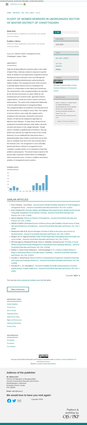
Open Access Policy (13, 317)
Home (9, 13)
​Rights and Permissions (14, 320)
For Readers (11, 340)
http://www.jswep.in (50, 363)
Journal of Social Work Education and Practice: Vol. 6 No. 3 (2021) (49, 207)
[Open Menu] (7, 4)
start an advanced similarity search (29, 280)
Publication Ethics (12, 313)
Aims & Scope (11, 310)
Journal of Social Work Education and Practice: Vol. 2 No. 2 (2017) (47, 234)
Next (76, 276)
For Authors (10, 343)
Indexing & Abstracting (14, 323)
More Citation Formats (66, 121)
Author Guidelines (12, 304)
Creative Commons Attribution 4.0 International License (65, 88)
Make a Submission (17, 289)
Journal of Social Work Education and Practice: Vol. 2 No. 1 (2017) (45, 239)
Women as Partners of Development (37, 218)
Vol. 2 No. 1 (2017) (27, 13)
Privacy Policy (11, 326)
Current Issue (11, 307)
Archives (16, 13)
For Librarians (11, 346)
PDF (58, 32)
